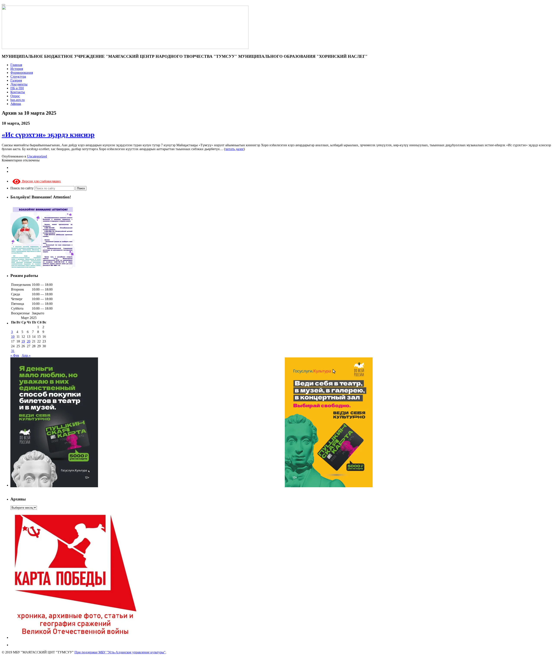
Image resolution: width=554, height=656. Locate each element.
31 (12, 351)
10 (12, 336)
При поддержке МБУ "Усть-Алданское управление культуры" (120, 652)
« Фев (14, 355)
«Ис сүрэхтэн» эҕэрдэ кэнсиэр (48, 134)
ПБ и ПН (17, 88)
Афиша (15, 104)
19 (23, 341)
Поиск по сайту (22, 188)
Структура (18, 76)
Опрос (15, 96)
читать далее (234, 149)
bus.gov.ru (17, 100)
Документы (18, 84)
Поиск (81, 188)
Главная (16, 65)
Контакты (17, 92)
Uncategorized (37, 156)
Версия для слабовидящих (40, 181)
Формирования (21, 72)
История (16, 69)
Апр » (26, 355)
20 (28, 341)
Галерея (16, 80)
